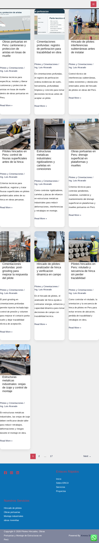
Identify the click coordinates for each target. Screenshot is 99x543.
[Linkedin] (17, 472)
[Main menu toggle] (94, 4)
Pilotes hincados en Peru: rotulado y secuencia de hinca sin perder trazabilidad (83, 271)
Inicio (58, 479)
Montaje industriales (13, 516)
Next (87, 456)
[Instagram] (11, 472)
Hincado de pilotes (13, 508)
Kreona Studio (87, 535)
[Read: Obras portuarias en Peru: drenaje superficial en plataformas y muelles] (84, 134)
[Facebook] (5, 472)
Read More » (6, 105)
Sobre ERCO (62, 483)
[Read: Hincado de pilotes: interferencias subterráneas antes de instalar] (84, 24)
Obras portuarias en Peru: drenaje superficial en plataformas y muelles (83, 158)
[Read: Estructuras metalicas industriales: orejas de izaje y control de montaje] (15, 359)
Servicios (60, 487)
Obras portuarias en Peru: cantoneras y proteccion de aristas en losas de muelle (14, 48)
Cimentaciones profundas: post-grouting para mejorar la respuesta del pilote (15, 271)
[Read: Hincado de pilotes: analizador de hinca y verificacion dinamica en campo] (49, 246)
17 (51, 456)
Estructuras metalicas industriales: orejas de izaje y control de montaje (14, 384)
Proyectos (61, 491)
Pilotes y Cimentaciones (11, 68)
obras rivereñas (11, 520)
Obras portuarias (12, 512)
